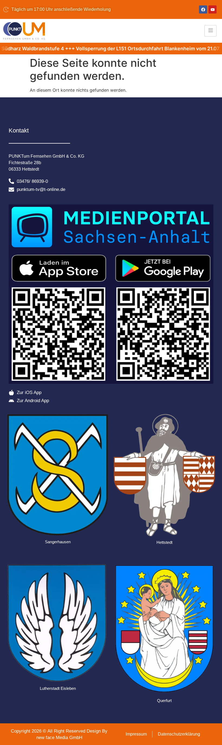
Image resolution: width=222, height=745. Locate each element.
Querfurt (164, 700)
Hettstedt (164, 542)
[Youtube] (212, 9)
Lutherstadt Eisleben (58, 688)
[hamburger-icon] (210, 31)
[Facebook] (203, 9)
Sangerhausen (58, 541)
